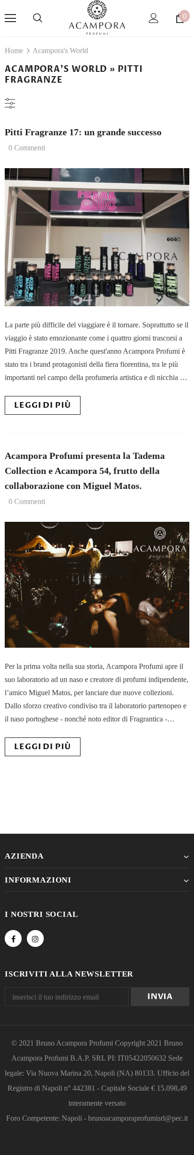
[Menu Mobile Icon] (10, 18)
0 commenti (26, 148)
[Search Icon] (37, 18)
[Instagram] (35, 938)
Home (14, 50)
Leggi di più (42, 405)
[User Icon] (154, 18)
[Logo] (97, 17)
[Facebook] (13, 938)
